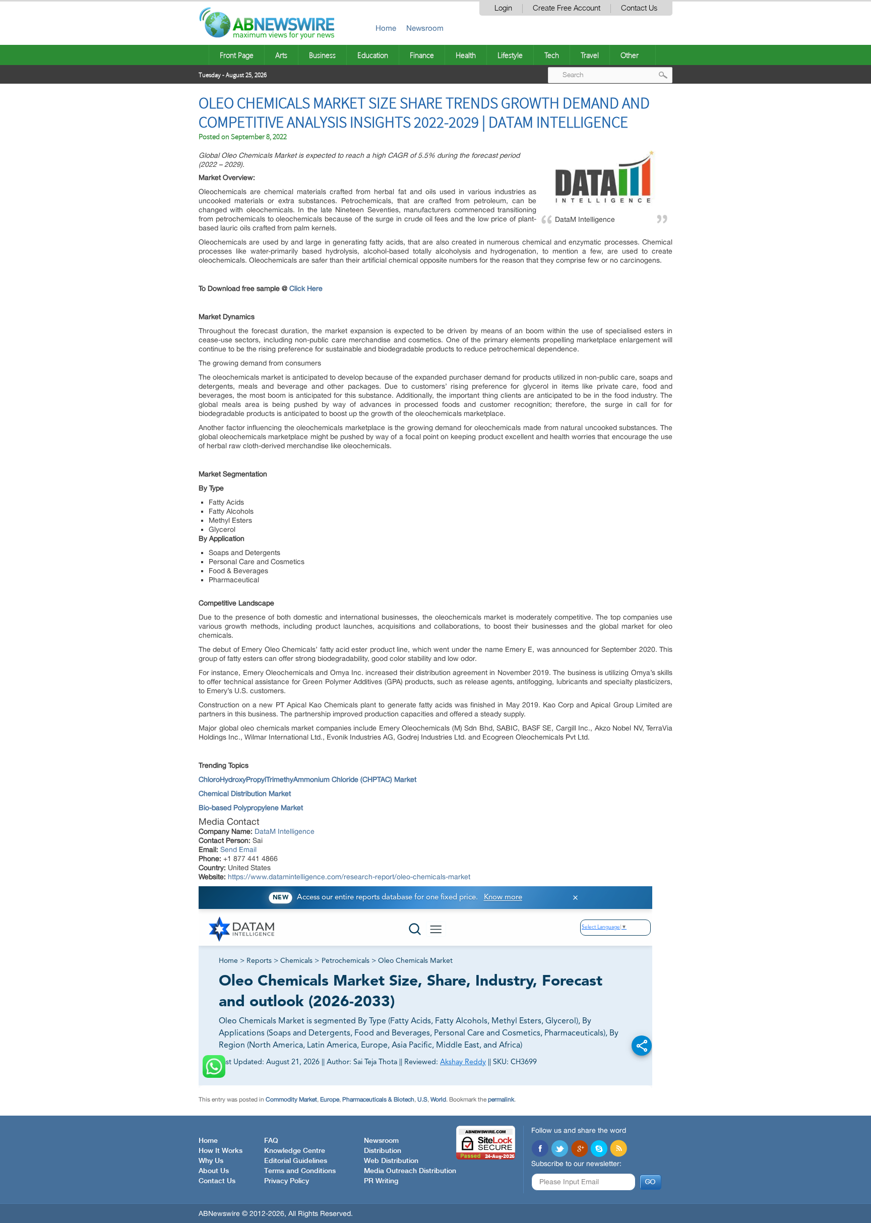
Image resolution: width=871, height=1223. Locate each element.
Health (466, 55)
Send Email (238, 849)
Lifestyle (510, 55)
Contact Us (639, 8)
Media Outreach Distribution (410, 1171)
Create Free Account (566, 8)
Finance (422, 55)
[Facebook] (539, 1149)
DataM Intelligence (285, 831)
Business (322, 55)
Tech (551, 55)
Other (629, 55)
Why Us (211, 1161)
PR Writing (381, 1181)
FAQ (271, 1140)
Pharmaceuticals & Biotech (378, 1099)
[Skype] (598, 1149)
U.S (422, 1099)
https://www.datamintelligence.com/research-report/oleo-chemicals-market (349, 877)
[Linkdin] (579, 1149)
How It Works (220, 1150)
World (438, 1099)
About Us (214, 1171)
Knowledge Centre (294, 1150)
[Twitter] (559, 1149)
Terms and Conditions (300, 1171)
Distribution (382, 1150)
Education (372, 55)
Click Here (306, 288)
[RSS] (618, 1149)
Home (386, 28)
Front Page (237, 55)
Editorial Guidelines (295, 1161)
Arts (281, 55)
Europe (329, 1099)
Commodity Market (291, 1099)
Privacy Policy (286, 1181)
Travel (590, 55)
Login (503, 8)
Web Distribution (391, 1161)
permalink (501, 1099)
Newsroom (425, 28)
